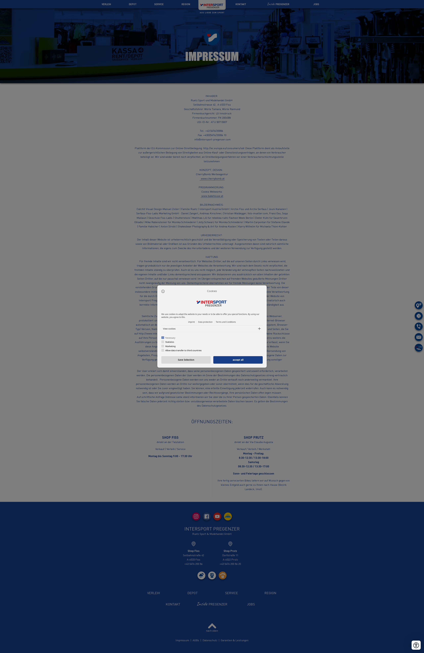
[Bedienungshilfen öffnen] (416, 645)
